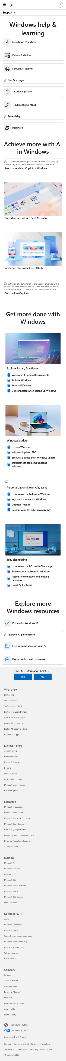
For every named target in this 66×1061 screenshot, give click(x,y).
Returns (7, 767)
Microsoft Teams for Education (17, 818)
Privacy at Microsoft (12, 992)
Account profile (10, 750)
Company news (10, 986)
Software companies (12, 953)
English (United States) (19, 1024)
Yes (23, 676)
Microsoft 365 (10, 880)
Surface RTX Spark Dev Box (15, 711)
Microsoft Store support (14, 762)
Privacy (34, 1044)
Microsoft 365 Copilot (13, 897)
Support (8, 12)
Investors (8, 997)
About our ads (46, 1049)
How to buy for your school (15, 829)
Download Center (11, 756)
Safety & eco (22, 1049)
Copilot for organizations (14, 717)
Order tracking (10, 773)
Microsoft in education (13, 807)
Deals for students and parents (17, 841)
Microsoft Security (12, 868)
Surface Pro (9, 694)
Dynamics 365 (10, 874)
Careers (7, 975)
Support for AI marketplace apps (18, 936)
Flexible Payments (12, 790)
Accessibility (9, 1009)
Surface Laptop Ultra (13, 706)
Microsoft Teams (11, 891)
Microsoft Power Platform (15, 885)
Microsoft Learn (11, 930)
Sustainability (10, 1014)
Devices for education (13, 812)
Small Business (10, 902)
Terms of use (44, 1044)
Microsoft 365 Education (14, 824)
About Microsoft (11, 980)
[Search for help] (12, 4)
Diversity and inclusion (14, 1003)
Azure (6, 919)
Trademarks (9, 1049)
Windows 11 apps (11, 734)
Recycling (34, 1049)
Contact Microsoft (21, 1044)
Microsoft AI (9, 863)
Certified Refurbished (13, 779)
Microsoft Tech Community (15, 941)
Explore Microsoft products (15, 728)
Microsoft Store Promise (14, 785)
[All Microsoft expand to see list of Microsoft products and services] (4, 5)
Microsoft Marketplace (14, 947)
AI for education (11, 846)
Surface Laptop (10, 700)
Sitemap (7, 1044)
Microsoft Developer (13, 924)
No (42, 676)
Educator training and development (19, 835)
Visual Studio (9, 958)
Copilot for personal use (14, 723)
